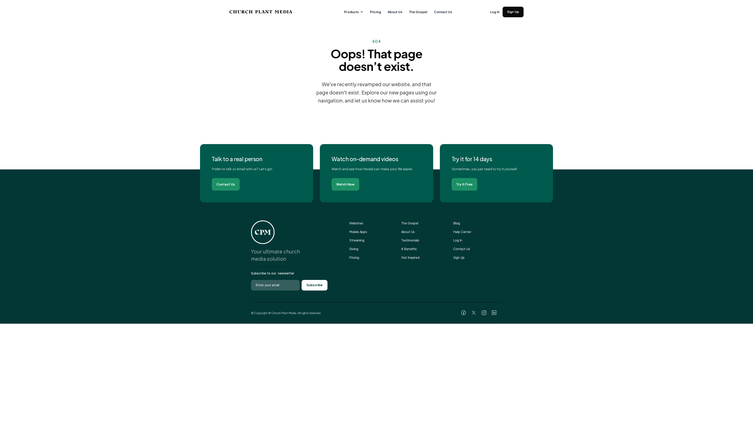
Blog (456, 223)
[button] (353, 11)
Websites (356, 223)
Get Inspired (410, 257)
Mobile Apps (358, 232)
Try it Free (464, 184)
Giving (353, 249)
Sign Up (513, 12)
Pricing (375, 12)
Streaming (356, 240)
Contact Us (443, 12)
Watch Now (345, 184)
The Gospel (418, 12)
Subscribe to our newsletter (272, 273)
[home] (252, 12)
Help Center (462, 232)
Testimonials (410, 240)
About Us (395, 12)
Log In (495, 12)
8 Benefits (409, 249)
